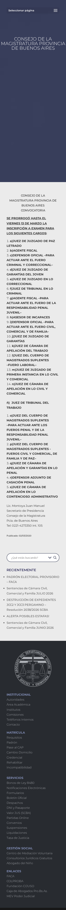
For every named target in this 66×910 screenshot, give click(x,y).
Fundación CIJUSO (20, 886)
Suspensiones (17, 828)
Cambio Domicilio (19, 752)
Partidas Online (18, 818)
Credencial (14, 757)
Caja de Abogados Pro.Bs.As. (27, 891)
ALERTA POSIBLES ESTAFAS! (28, 616)
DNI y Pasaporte (18, 808)
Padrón (12, 742)
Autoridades (15, 699)
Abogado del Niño (20, 863)
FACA (10, 876)
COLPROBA (15, 881)
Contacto (13, 724)
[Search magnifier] (55, 557)
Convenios (14, 823)
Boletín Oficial (17, 798)
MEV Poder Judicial (21, 896)
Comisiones (15, 714)
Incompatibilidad (19, 767)
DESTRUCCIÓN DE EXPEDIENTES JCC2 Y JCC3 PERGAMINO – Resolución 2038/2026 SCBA (31, 604)
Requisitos (14, 737)
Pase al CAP (15, 747)
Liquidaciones (17, 832)
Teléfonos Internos (20, 719)
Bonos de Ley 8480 (20, 783)
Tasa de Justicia (18, 838)
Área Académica (18, 704)
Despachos (15, 803)
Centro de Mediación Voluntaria (29, 853)
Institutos (13, 709)
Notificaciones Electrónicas (26, 788)
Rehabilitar (14, 762)
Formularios (15, 793)
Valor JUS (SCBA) (19, 813)
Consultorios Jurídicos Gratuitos (29, 858)
